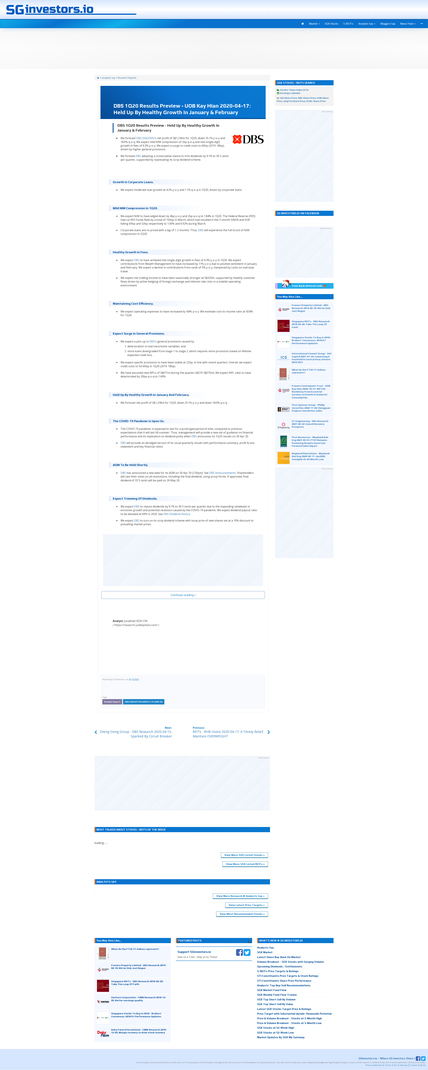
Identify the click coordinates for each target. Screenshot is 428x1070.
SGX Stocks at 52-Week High (275, 1027)
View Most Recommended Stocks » (242, 914)
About (422, 1065)
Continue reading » (183, 595)
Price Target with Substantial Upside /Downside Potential (294, 1013)
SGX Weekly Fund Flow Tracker (277, 994)
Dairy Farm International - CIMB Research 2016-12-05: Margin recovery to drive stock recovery (139, 1031)
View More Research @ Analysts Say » (240, 896)
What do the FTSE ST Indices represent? (135, 948)
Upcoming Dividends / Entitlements (279, 966)
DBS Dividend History (176, 514)
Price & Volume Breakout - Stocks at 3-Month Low (289, 1023)
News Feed (407, 23)
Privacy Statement (373, 1065)
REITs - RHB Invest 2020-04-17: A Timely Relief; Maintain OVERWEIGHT (228, 733)
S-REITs (348, 23)
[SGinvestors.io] (98, 77)
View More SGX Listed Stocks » (244, 855)
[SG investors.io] (302, 24)
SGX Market (265, 952)
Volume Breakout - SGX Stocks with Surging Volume (290, 961)
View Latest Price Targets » (246, 905)
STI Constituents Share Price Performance (284, 980)
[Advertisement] (183, 560)
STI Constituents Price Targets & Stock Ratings (287, 975)
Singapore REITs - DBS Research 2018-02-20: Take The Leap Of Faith (311, 324)
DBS (138, 156)
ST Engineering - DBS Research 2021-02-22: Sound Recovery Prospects (310, 424)
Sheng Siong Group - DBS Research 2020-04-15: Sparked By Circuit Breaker (136, 733)
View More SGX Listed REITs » (245, 864)
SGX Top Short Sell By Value (275, 1004)
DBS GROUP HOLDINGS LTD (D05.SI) (144, 701)
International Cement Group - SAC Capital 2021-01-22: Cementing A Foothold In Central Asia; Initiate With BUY (312, 358)
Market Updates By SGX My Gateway (281, 1037)
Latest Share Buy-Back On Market (279, 957)
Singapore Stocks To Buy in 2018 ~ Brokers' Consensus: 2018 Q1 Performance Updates (312, 340)
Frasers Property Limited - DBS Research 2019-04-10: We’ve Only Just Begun (311, 308)
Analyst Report (112, 701)
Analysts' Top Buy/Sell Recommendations (283, 985)
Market (313, 23)
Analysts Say (366, 23)
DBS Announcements (222, 473)
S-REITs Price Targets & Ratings (278, 971)
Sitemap (404, 1065)
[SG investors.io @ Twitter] (247, 952)
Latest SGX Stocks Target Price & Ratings (284, 1009)
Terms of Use (391, 1065)
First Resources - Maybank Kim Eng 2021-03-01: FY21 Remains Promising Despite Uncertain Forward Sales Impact (310, 441)
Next (249, 942)
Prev (178, 942)
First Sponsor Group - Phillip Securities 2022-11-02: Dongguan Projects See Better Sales (311, 407)
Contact (413, 1065)
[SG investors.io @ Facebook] (239, 952)
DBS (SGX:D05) (145, 138)
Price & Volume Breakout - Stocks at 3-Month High (289, 1018)
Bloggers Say (387, 23)
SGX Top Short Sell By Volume (276, 999)
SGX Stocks (331, 23)
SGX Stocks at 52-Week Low (275, 1032)
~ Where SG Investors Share (385, 1058)
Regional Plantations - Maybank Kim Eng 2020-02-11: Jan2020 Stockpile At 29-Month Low (311, 456)
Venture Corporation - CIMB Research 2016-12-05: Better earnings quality (138, 999)
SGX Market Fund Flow (271, 990)
